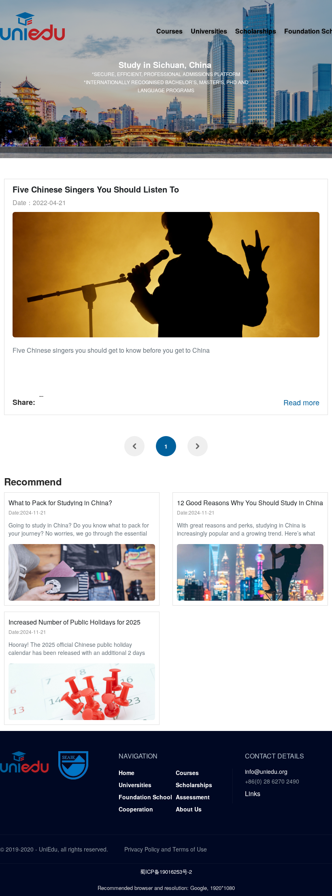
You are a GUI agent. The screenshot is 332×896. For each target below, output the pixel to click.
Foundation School (145, 797)
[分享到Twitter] (40, 396)
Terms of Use (189, 849)
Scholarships (255, 31)
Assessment (193, 797)
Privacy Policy (142, 849)
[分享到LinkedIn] (41, 396)
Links (252, 793)
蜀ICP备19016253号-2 (166, 871)
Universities (209, 31)
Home (126, 773)
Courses (169, 31)
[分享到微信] (42, 396)
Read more (301, 402)
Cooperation (136, 809)
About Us (189, 809)
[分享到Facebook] (39, 396)
